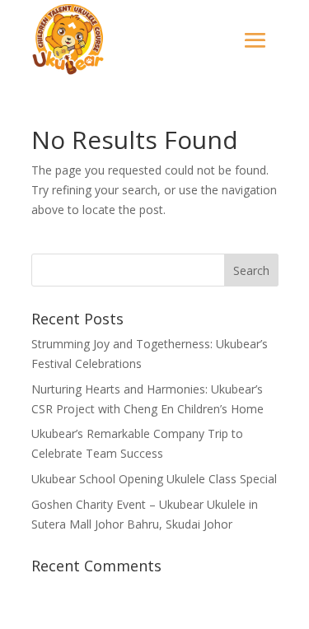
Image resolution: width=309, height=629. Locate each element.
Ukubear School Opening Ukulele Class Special (154, 479)
